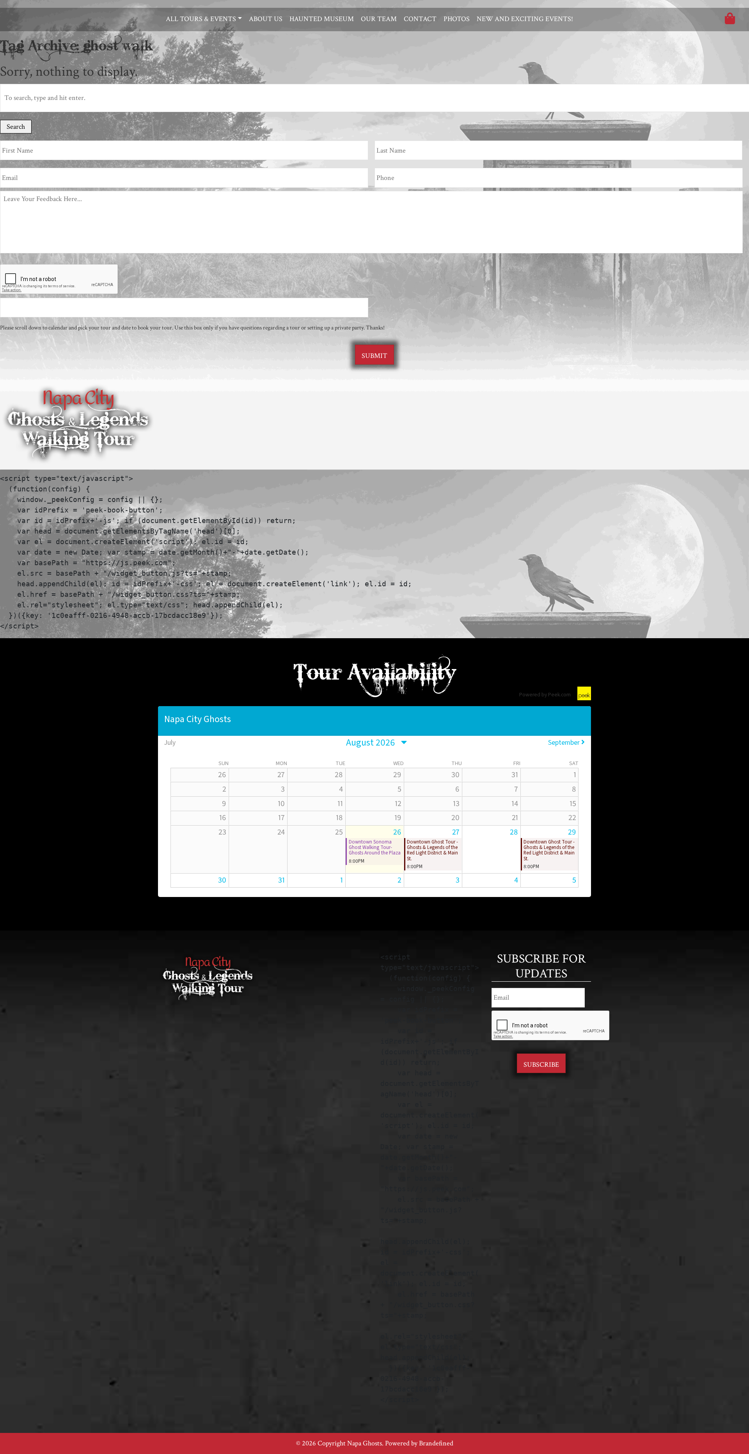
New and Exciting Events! (525, 18)
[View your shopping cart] (730, 20)
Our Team (379, 18)
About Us (265, 18)
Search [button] (16, 126)
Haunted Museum (321, 18)
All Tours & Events (201, 18)
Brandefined (436, 1443)
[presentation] (59, 279)
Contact (420, 18)
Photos (457, 18)
